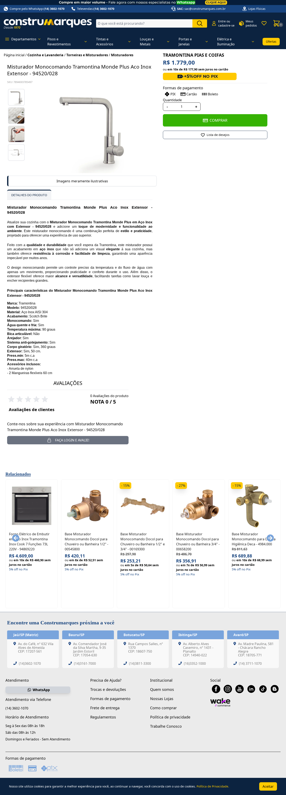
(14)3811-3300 (140, 663)
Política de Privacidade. (213, 786)
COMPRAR (218, 120)
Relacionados (18, 474)
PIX (172, 94)
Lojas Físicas (256, 9)
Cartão (191, 94)
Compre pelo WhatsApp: (37, 9)
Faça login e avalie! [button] (72, 440)
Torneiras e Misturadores (87, 55)
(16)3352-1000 (195, 663)
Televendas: (95, 9)
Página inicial (14, 55)
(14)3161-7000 (85, 663)
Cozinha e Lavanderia (45, 55)
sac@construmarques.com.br (205, 9)
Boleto (213, 94)
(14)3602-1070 (30, 663)
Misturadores (122, 55)
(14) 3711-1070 (250, 663)
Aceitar (268, 786)
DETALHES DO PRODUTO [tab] (29, 195)
